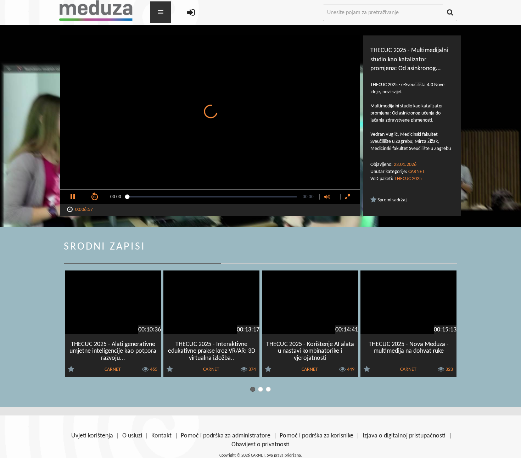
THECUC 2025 (408, 178)
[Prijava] (191, 13)
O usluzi (132, 436)
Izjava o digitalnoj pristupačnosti (404, 436)
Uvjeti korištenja (92, 436)
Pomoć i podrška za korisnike (316, 436)
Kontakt (161, 436)
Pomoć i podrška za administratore (225, 436)
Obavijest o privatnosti (260, 445)
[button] (72, 197)
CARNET (416, 171)
